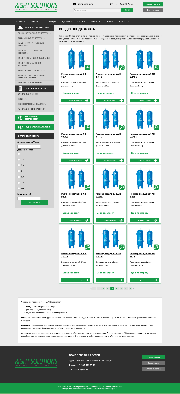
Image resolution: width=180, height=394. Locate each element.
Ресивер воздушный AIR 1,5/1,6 (108, 255)
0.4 (22, 160)
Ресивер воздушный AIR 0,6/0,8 (73, 135)
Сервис (109, 21)
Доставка (67, 21)
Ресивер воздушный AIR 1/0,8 (142, 255)
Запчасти (95, 21)
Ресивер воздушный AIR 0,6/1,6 (142, 135)
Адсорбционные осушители (31, 109)
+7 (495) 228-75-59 (123, 4)
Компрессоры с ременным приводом (31, 44)
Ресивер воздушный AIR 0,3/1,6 (142, 75)
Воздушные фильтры (28, 94)
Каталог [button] (34, 21)
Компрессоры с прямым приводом (30, 52)
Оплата (81, 21)
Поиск (127, 10)
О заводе (51, 21)
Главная (20, 21)
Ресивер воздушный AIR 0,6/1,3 (108, 135)
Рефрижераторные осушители (32, 104)
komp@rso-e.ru (85, 4)
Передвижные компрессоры (31, 38)
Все (22, 189)
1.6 (22, 183)
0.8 (22, 165)
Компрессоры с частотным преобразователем (31, 77)
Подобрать (34, 203)
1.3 (22, 177)
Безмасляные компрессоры (31, 71)
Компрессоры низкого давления (34, 58)
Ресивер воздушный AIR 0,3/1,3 (108, 75)
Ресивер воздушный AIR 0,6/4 (73, 195)
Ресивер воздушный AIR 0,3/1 (73, 75)
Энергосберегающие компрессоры (34, 33)
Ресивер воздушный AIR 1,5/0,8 (108, 195)
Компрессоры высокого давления (30, 64)
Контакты (124, 21)
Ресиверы (22, 99)
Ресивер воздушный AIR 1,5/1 (142, 195)
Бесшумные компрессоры (30, 83)
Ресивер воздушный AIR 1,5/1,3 (73, 255)
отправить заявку (75, 100)
